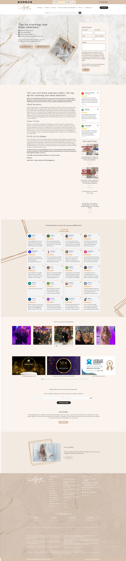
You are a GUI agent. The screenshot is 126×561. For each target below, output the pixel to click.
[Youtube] (21, 2)
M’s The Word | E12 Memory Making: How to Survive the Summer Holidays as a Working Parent (90, 206)
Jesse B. (33, 235)
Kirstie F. (53, 298)
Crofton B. (53, 251)
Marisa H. (71, 251)
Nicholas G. (90, 267)
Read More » (90, 164)
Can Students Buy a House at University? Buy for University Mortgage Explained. (89, 158)
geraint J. (90, 282)
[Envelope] (29, 2)
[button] (64, 2)
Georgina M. (91, 251)
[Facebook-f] (19, 2)
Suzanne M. (72, 298)
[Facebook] (83, 492)
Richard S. (71, 235)
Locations (84, 495)
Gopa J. (52, 282)
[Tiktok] (31, 2)
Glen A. (33, 267)
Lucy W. (34, 298)
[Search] (80, 13)
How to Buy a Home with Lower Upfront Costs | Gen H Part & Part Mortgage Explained (90, 182)
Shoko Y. (90, 298)
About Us (81, 7)
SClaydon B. (35, 251)
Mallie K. (71, 267)
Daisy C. (52, 235)
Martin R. (71, 282)
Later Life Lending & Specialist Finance (67, 7)
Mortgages (39, 7)
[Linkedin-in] (24, 2)
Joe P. (52, 267)
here (38, 543)
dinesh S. (34, 282)
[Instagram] (26, 2)
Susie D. (90, 235)
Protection (53, 7)
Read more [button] (83, 104)
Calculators (47, 7)
